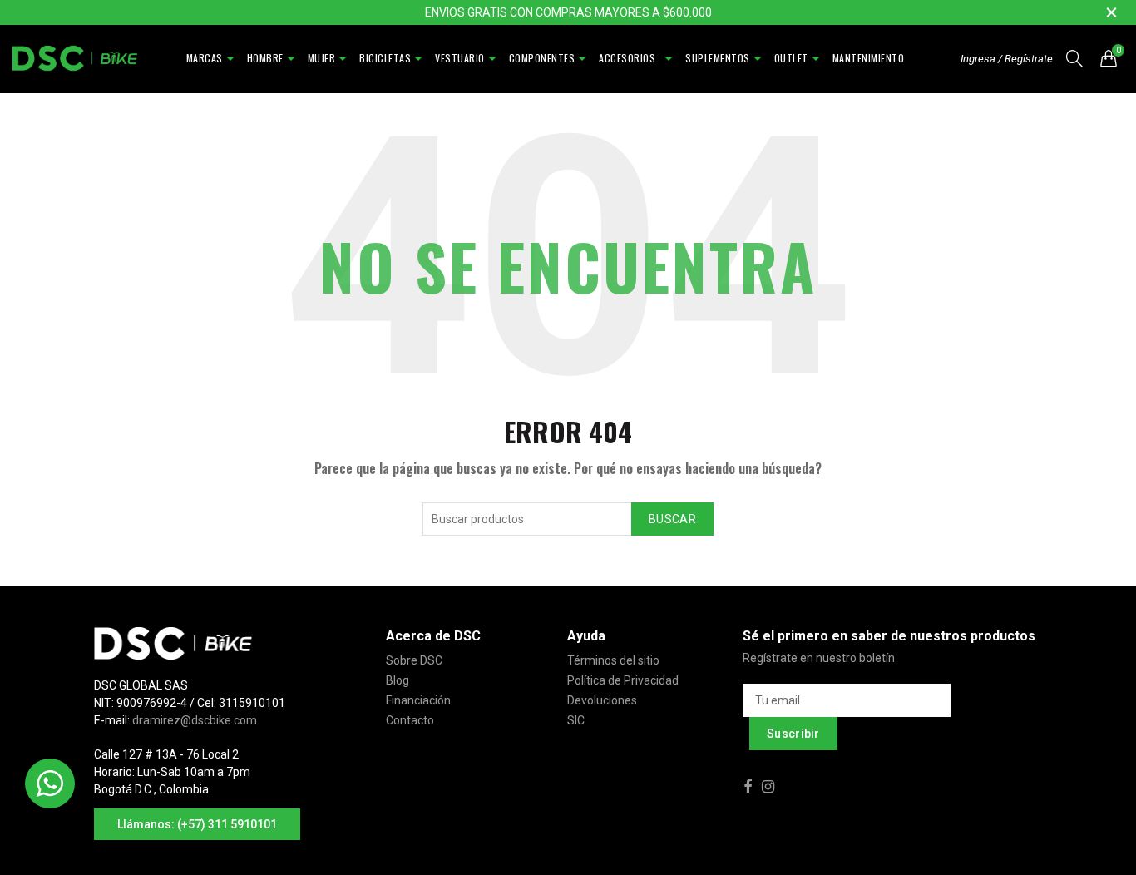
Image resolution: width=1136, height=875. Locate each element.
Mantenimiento (868, 58)
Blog (397, 680)
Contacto (410, 720)
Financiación (418, 700)
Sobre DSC (414, 660)
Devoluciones (602, 700)
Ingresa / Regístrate (1007, 58)
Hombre (265, 58)
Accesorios (630, 58)
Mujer (322, 58)
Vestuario (460, 58)
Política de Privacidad (623, 680)
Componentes (542, 58)
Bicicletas (385, 58)
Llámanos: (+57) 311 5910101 (197, 824)
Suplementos (717, 58)
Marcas (204, 58)
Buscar (672, 519)
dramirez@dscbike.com (194, 720)
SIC (576, 720)
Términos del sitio (613, 660)
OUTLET (791, 58)
